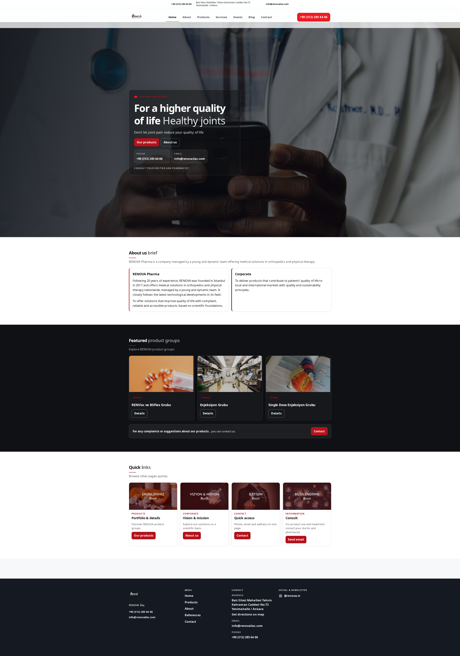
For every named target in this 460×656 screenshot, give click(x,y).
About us (170, 142)
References (192, 615)
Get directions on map (248, 614)
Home (172, 17)
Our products (146, 142)
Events (238, 17)
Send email (296, 539)
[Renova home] (134, 594)
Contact (266, 17)
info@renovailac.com (277, 4)
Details (139, 413)
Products (203, 17)
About (187, 17)
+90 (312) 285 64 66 (181, 4)
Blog (252, 17)
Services (221, 17)
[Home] (136, 17)
